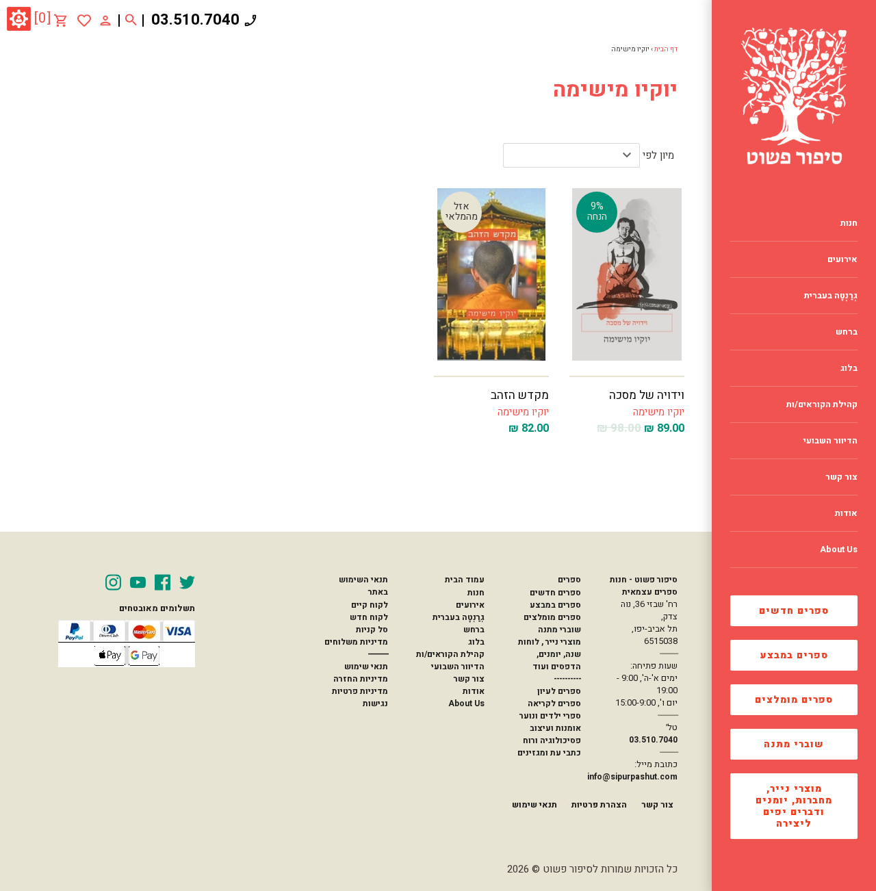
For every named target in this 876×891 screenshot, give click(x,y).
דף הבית (666, 49)
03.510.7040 (195, 20)
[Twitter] (187, 582)
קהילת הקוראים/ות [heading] (822, 404)
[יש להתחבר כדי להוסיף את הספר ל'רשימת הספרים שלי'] (84, 20)
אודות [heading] (846, 513)
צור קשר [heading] (841, 477)
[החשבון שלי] (105, 20)
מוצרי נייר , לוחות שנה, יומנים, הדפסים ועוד (549, 654)
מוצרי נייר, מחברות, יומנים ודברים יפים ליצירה (794, 806)
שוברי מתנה (794, 744)
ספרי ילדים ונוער (550, 716)
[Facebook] (162, 582)
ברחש (474, 629)
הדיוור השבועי (458, 666)
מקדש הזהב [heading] (520, 395)
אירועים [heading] (842, 259)
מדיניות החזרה (360, 679)
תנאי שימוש (366, 666)
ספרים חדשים (794, 611)
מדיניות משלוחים (356, 642)
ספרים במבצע (794, 655)
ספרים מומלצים (794, 700)
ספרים (569, 579)
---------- (567, 679)
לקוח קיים (369, 605)
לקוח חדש (369, 617)
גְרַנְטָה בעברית (459, 617)
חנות (476, 592)
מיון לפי (658, 155)
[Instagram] (113, 582)
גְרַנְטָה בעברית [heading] (831, 295)
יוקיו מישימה (658, 411)
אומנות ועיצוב (555, 728)
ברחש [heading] (847, 332)
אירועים (470, 605)
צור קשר (469, 679)
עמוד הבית (465, 579)
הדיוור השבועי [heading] (830, 441)
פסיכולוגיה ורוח (552, 740)
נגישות (375, 703)
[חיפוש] (131, 20)
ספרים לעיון (559, 691)
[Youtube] (138, 582)
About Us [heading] (839, 549)
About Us (466, 703)
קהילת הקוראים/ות (450, 654)
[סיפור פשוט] (794, 95)
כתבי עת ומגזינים (549, 753)
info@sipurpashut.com (632, 777)
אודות (474, 691)
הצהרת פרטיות (599, 805)
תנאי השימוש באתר (363, 585)
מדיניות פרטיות (360, 691)
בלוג (476, 642)
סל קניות (372, 629)
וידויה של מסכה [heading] (646, 395)
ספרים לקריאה (554, 703)
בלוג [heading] (849, 368)
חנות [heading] (849, 223)
